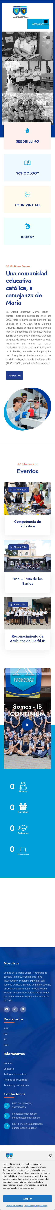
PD (5, 1039)
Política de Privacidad (15, 1079)
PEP (6, 1028)
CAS (6, 1045)
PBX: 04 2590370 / (22, 1103)
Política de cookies (14, 1206)
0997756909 (19, 1107)
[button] (50, 1156)
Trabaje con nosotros (15, 1074)
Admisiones (38, 24)
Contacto (9, 1068)
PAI (5, 1034)
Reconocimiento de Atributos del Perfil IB (27, 638)
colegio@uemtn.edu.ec (24, 1113)
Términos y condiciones (16, 1085)
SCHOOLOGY (27, 173)
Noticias (8, 1063)
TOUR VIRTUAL (28, 205)
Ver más (12, 375)
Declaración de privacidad (36, 1206)
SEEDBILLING (27, 141)
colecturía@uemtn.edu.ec (26, 1117)
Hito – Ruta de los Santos (27, 581)
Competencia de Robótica (27, 523)
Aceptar (27, 1198)
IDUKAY (27, 236)
